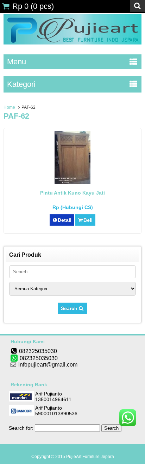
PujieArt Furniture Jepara (90, 456)
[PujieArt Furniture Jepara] (72, 43)
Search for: (21, 428)
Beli (88, 220)
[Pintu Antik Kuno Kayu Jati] (72, 182)
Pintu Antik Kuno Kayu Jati (72, 193)
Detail (64, 220)
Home (9, 107)
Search (70, 308)
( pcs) (33, 6)
